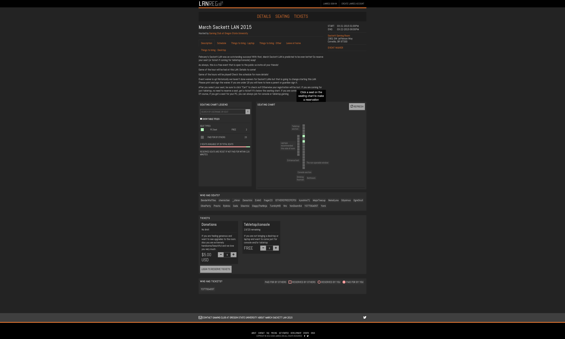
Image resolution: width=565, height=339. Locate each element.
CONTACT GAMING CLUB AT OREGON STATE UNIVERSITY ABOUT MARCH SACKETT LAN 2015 (247, 317)
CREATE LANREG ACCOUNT (353, 3)
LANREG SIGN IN (330, 3)
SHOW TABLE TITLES (211, 119)
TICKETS (301, 16)
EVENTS (306, 333)
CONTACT (261, 333)
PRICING (274, 333)
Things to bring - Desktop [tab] (213, 50)
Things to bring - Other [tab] (270, 43)
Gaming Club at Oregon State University (228, 33)
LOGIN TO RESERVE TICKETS (216, 269)
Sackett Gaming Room (339, 35)
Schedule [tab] (221, 43)
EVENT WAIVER (335, 47)
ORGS (313, 333)
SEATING (282, 16)
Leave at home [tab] (293, 43)
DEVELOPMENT (296, 333)
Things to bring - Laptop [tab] (242, 43)
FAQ (267, 333)
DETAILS (264, 16)
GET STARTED (284, 333)
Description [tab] (206, 43)
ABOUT (254, 333)
